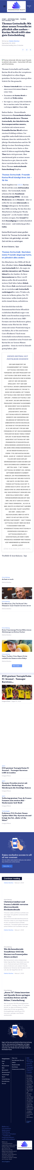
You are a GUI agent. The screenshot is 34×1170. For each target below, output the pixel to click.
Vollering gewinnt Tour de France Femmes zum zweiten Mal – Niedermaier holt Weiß (16, 800)
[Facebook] (23, 49)
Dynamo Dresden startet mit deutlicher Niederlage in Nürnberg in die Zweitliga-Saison (16, 785)
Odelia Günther (14, 41)
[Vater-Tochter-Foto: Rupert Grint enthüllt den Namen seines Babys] (17, 646)
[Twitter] (30, 49)
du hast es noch (7, 579)
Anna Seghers (6, 1161)
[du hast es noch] (17, 569)
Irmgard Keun (6, 701)
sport (3, 766)
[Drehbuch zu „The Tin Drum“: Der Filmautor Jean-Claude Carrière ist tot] (17, 593)
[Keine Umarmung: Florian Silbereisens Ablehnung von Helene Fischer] (17, 619)
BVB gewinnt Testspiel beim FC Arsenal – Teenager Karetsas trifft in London (15, 770)
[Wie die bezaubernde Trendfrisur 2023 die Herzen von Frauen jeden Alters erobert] (17, 938)
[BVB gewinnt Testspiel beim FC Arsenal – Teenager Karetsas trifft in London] (17, 692)
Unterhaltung (13, 19)
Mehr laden (16, 666)
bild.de (20, 185)
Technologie (6, 811)
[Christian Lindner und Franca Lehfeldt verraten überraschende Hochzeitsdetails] (17, 890)
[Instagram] (26, 49)
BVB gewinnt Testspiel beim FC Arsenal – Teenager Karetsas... (16, 679)
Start (4, 19)
